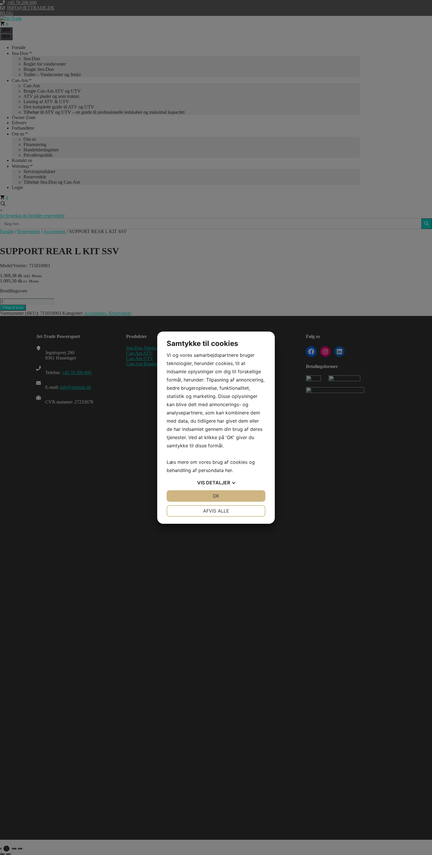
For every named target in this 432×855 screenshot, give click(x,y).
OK (216, 496)
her (228, 470)
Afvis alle (216, 511)
